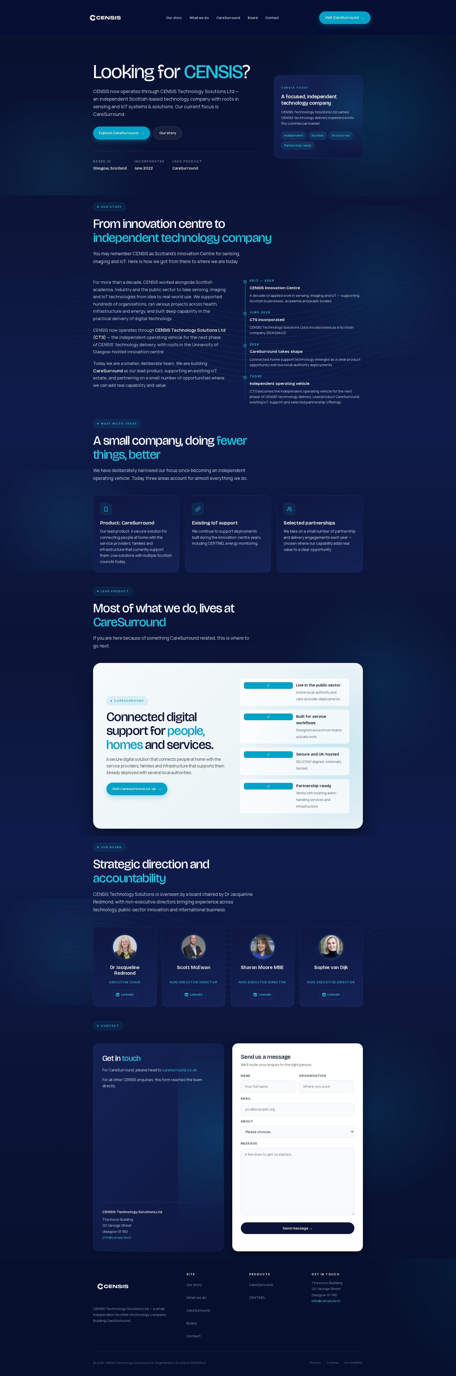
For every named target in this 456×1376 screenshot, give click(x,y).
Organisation (312, 1076)
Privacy (315, 1362)
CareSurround (228, 17)
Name (246, 1076)
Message (249, 1143)
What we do (199, 17)
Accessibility (353, 1362)
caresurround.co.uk (179, 1070)
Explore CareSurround (121, 132)
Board (252, 17)
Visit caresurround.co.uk (137, 788)
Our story (174, 17)
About (247, 1121)
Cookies (333, 1362)
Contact (272, 17)
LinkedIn (127, 994)
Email (246, 1099)
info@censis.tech (116, 1237)
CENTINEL (257, 1297)
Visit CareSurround (345, 17)
